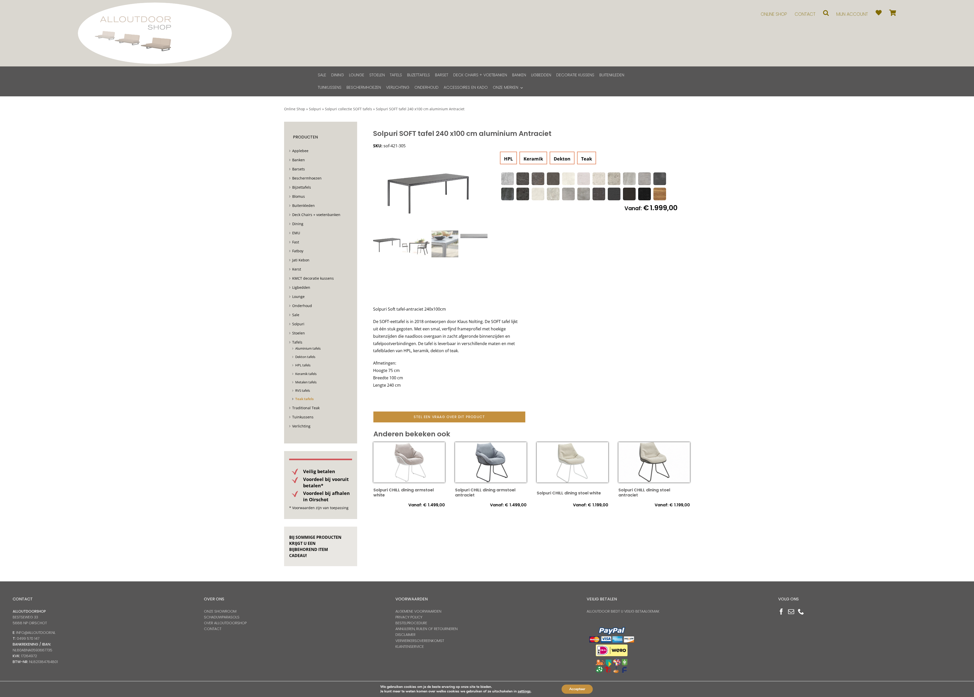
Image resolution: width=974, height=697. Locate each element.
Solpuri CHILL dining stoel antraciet (644, 492)
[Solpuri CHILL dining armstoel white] (409, 446)
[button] (826, 12)
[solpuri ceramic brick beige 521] (629, 178)
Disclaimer (405, 634)
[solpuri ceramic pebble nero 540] (522, 194)
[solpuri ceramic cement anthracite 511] (659, 178)
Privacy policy (408, 617)
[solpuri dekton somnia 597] (644, 194)
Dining (297, 223)
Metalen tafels (306, 382)
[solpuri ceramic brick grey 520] (507, 194)
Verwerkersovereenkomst (419, 640)
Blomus (298, 196)
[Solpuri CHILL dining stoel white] (572, 446)
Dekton (562, 159)
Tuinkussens (303, 417)
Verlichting (301, 426)
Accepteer (577, 689)
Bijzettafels (301, 187)
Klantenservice (409, 646)
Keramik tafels (306, 373)
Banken (298, 159)
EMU (296, 232)
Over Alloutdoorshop (225, 622)
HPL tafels (302, 365)
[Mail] (791, 612)
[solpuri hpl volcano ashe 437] (538, 178)
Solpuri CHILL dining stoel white (569, 493)
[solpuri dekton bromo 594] (614, 194)
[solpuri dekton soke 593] (583, 194)
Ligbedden (301, 287)
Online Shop (294, 108)
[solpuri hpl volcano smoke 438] (553, 178)
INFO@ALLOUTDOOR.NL (36, 632)
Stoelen (298, 333)
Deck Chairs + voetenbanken (316, 214)
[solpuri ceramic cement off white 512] (568, 178)
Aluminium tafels (308, 348)
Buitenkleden (303, 205)
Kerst (296, 269)
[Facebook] (781, 612)
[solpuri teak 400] (659, 194)
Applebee (300, 150)
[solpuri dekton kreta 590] (568, 194)
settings (524, 691)
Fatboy (297, 250)
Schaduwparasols (221, 617)
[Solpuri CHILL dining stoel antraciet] (654, 446)
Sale (295, 314)
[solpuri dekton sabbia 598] (553, 194)
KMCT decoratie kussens (313, 278)
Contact (212, 628)
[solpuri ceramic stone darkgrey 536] (644, 178)
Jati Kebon (300, 260)
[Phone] (801, 612)
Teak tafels (304, 399)
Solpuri (315, 108)
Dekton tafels (305, 356)
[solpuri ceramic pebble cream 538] (599, 178)
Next (484, 190)
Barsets (298, 169)
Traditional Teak (306, 407)
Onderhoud (302, 305)
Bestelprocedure (411, 622)
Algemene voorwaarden (418, 611)
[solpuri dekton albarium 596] (538, 194)
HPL (508, 159)
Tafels (297, 342)
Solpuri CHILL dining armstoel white (403, 492)
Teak (586, 159)
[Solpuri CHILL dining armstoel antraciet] (491, 446)
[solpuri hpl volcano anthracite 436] (522, 178)
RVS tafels (302, 390)
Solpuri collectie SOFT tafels (348, 108)
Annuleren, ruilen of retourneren (426, 628)
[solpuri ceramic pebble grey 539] (614, 178)
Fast (295, 242)
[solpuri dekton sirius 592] (629, 194)
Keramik (533, 159)
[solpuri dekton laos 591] (599, 194)
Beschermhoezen (307, 178)
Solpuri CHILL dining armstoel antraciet (485, 492)
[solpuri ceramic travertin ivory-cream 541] (583, 178)
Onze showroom (220, 611)
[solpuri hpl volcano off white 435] (507, 178)
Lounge (298, 296)
